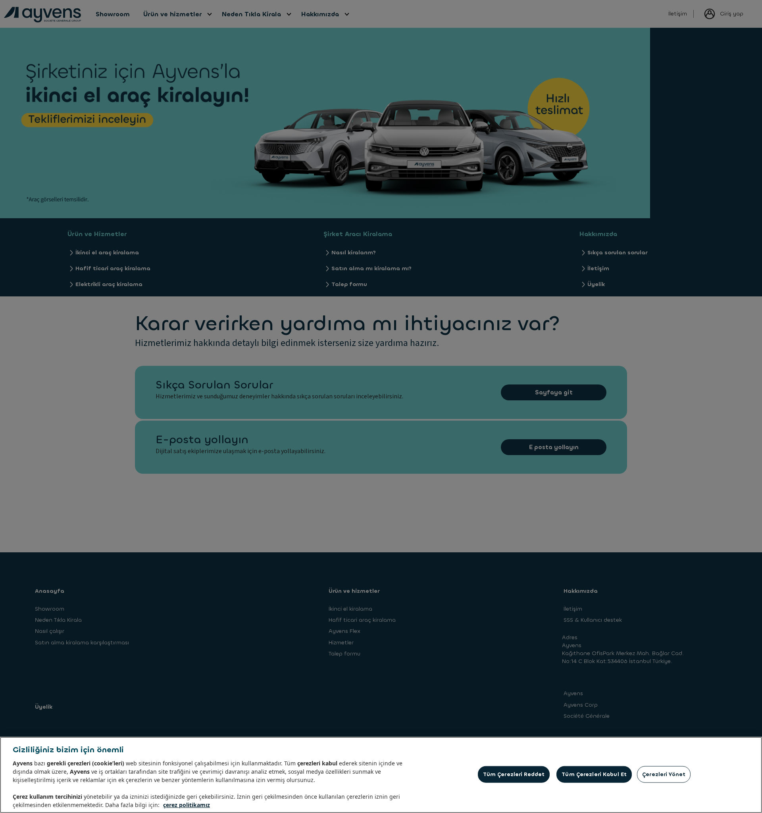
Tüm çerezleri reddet (514, 774)
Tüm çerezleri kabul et (594, 774)
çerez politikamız (186, 805)
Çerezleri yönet (663, 774)
